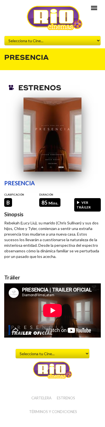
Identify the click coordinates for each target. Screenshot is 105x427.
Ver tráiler (83, 204)
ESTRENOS (66, 398)
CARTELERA (41, 398)
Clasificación (14, 194)
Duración (46, 194)
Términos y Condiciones (53, 411)
